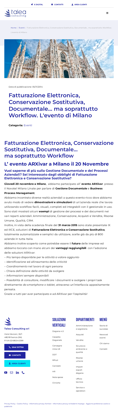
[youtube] (5, 372)
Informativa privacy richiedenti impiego (68, 404)
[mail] (11, 372)
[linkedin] (17, 372)
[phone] (23, 372)
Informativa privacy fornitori (40, 404)
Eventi (22, 28)
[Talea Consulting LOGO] (15, 10)
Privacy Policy (9, 404)
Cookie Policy (22, 404)
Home (13, 28)
